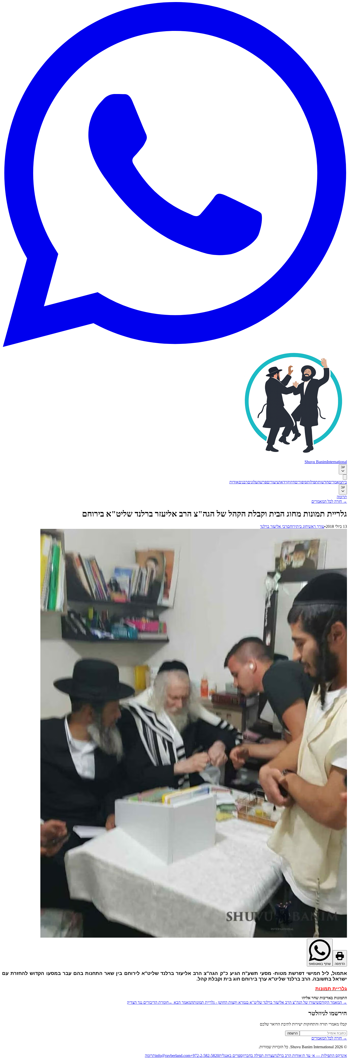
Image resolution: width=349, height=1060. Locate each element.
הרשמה (292, 1033)
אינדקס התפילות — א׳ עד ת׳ (324, 1055)
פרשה (262, 482)
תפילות (312, 482)
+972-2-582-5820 (204, 1055)
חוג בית (301, 526)
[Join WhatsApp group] (174, 345)
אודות (234, 482)
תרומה (342, 497)
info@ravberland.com (172, 1055)
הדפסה (340, 964)
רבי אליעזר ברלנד (273, 526)
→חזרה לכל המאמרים (329, 501)
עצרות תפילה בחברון (258, 1055)
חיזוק (291, 482)
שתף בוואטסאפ (320, 964)
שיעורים (273, 482)
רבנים (243, 482)
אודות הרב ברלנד (288, 1055)
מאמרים (335, 482)
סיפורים (301, 482)
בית (344, 482)
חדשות (323, 482)
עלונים (253, 482)
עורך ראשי (315, 526)
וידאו (283, 482)
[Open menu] (345, 477)
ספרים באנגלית (230, 1055)
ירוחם (291, 526)
